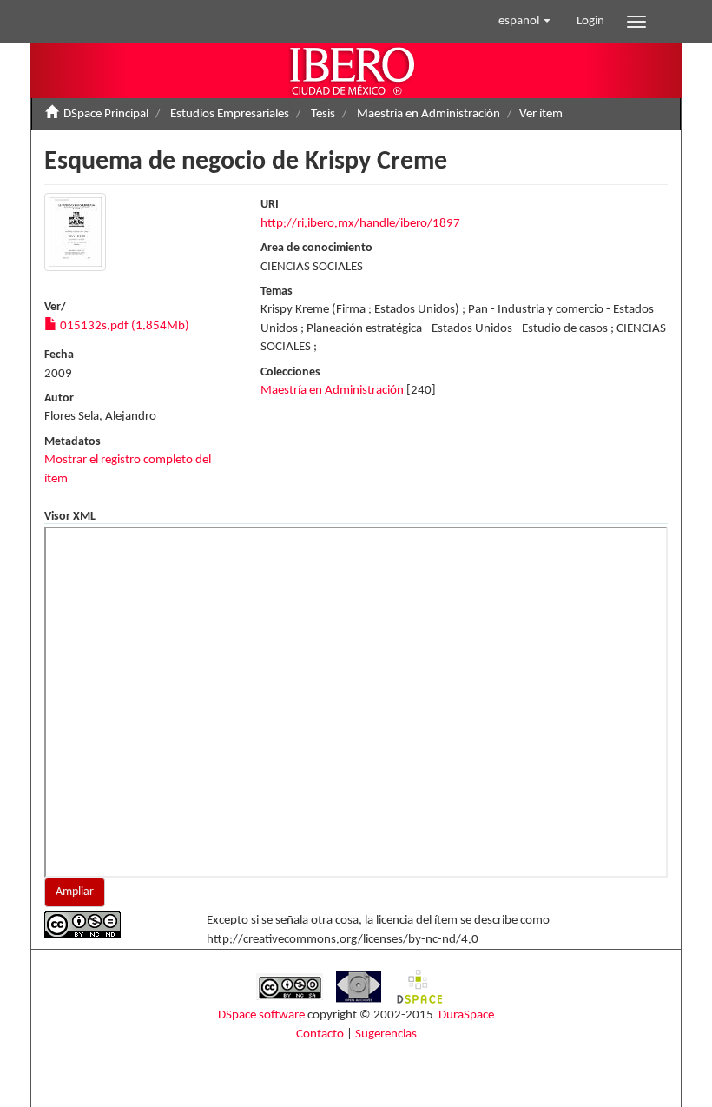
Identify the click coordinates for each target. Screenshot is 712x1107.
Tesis (323, 114)
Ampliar (75, 891)
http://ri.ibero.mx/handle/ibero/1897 (360, 223)
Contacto (320, 1034)
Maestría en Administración (428, 114)
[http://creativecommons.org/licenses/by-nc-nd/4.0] (112, 924)
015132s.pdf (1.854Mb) (123, 326)
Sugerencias (386, 1034)
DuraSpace (466, 1015)
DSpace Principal (105, 114)
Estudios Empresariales (229, 114)
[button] (524, 21)
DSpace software (261, 1015)
